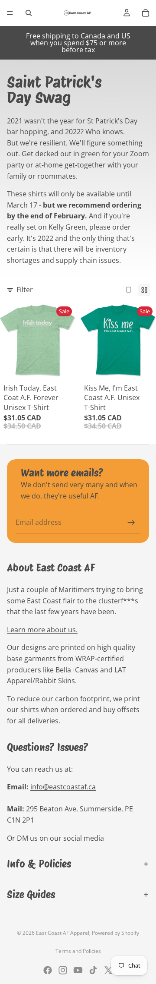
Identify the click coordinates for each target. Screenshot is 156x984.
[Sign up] (131, 523)
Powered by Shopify (115, 933)
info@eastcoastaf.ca (63, 787)
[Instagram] (63, 970)
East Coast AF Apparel (62, 933)
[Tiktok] (93, 970)
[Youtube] (78, 970)
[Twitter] (108, 970)
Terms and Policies (78, 951)
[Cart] (145, 12)
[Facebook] (47, 970)
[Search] (28, 12)
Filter (24, 289)
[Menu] (10, 13)
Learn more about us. (42, 629)
